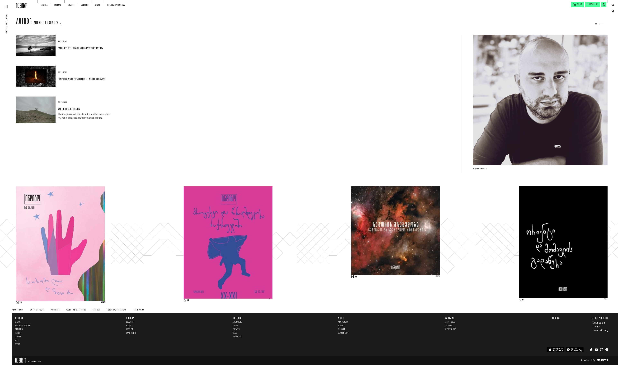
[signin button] (603, 4)
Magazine (449, 318)
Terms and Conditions (116, 310)
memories (19, 329)
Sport (17, 344)
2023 (103, 302)
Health (18, 333)
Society (71, 4)
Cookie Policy (138, 310)
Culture (84, 4)
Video (341, 318)
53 (20, 302)
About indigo (17, 310)
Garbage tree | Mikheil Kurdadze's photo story (80, 48)
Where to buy (450, 329)
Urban (97, 4)
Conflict (129, 329)
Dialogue (341, 329)
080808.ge (599, 323)
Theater (236, 329)
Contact (96, 310)
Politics (129, 325)
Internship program (116, 4)
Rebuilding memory (22, 325)
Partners (55, 310)
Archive (556, 318)
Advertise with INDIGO (76, 310)
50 (523, 300)
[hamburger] (8, 4)
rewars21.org (600, 330)
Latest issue (450, 322)
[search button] (613, 11)
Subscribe (593, 4)
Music (235, 333)
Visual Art (237, 337)
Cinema (235, 325)
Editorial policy (37, 310)
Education (130, 322)
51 (356, 277)
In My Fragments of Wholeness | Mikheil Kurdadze (81, 79)
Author (24, 22)
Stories (44, 4)
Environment (131, 333)
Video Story (343, 322)
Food (17, 340)
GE (612, 5)
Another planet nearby (69, 109)
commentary (343, 333)
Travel (18, 337)
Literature (237, 322)
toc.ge (596, 326)
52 (188, 300)
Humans (57, 4)
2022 (606, 299)
